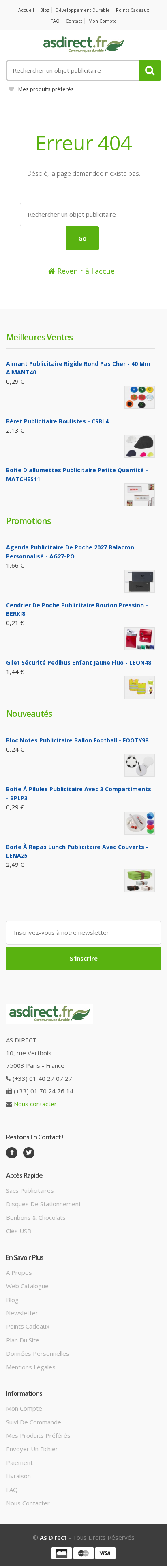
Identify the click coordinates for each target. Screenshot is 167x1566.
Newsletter (22, 1313)
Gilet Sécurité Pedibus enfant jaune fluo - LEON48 (78, 662)
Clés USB (18, 1231)
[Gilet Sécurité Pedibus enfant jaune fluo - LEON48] (139, 687)
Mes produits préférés (46, 89)
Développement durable (83, 10)
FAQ (55, 21)
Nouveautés (29, 713)
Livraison (18, 1476)
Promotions (28, 520)
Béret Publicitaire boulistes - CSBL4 (57, 421)
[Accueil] (83, 44)
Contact (74, 21)
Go (82, 238)
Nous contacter (35, 1104)
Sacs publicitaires (30, 1190)
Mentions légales (31, 1367)
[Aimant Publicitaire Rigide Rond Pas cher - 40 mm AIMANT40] (139, 397)
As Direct (53, 1537)
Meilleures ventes (39, 337)
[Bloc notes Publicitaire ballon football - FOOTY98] (139, 765)
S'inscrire (84, 958)
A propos (19, 1272)
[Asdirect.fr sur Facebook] (11, 1152)
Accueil (26, 10)
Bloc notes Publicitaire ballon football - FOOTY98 (77, 740)
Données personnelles (37, 1353)
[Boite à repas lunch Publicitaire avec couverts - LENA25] (139, 880)
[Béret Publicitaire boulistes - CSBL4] (139, 446)
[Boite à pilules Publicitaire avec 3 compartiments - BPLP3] (139, 823)
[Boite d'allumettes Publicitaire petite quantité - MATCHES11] (139, 494)
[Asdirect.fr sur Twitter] (28, 1152)
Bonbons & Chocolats (36, 1217)
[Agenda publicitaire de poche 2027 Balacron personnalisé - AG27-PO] (139, 581)
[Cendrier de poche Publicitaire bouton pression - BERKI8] (139, 638)
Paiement (19, 1462)
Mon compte (102, 21)
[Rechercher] (150, 70)
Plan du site (22, 1340)
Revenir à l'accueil (87, 271)
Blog (44, 10)
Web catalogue (27, 1286)
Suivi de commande (33, 1422)
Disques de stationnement (43, 1204)
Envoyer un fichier (32, 1449)
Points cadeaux (132, 10)
